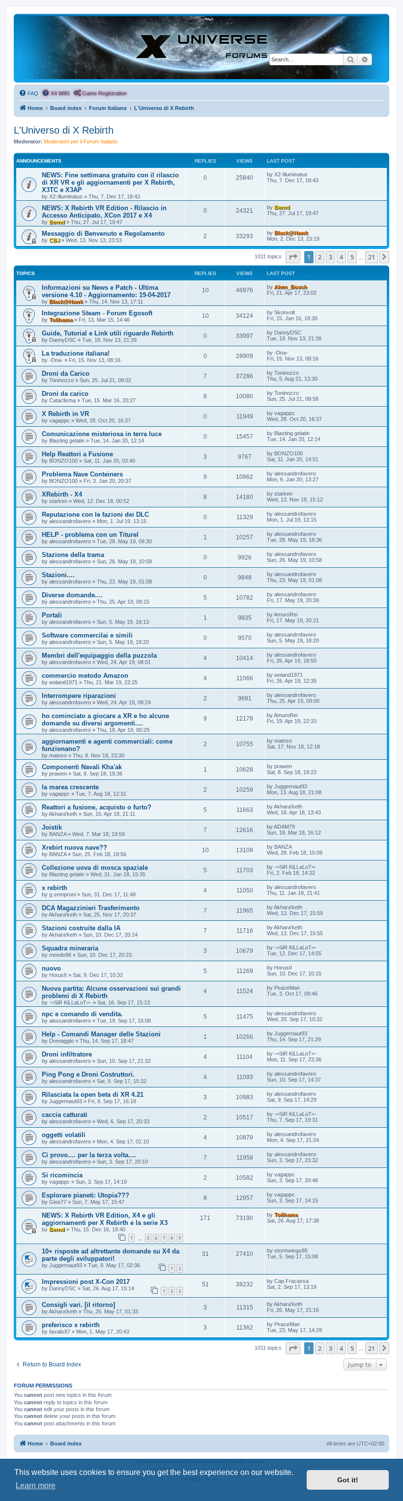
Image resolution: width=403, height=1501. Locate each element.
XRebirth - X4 (62, 494)
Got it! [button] (347, 1480)
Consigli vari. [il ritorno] (78, 1304)
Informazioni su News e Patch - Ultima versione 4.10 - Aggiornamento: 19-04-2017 (106, 291)
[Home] (201, 47)
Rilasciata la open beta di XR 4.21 (93, 1094)
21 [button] (371, 256)
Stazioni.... (58, 575)
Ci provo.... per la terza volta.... (89, 1155)
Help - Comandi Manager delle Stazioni (101, 1034)
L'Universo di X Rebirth (64, 130)
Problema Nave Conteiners (82, 474)
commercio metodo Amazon (85, 675)
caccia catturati (64, 1114)
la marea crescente (70, 787)
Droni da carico (65, 393)
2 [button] (319, 256)
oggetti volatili (64, 1135)
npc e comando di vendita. (82, 1014)
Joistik (52, 827)
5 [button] (352, 256)
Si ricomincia (62, 1175)
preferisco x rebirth (71, 1325)
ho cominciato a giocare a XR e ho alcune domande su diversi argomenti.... (105, 719)
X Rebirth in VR (65, 413)
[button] (293, 257)
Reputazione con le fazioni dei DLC (95, 514)
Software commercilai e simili (87, 635)
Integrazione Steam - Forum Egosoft (97, 313)
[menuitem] (28, 93)
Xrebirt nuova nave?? (74, 847)
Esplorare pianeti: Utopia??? (85, 1195)
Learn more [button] (36, 1485)
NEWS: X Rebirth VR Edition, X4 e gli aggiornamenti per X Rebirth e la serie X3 (105, 1219)
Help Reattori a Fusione (77, 454)
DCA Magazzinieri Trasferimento (91, 908)
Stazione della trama (73, 554)
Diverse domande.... (72, 595)
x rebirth (54, 887)
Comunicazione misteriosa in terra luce (102, 434)
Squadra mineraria (70, 948)
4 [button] (341, 256)
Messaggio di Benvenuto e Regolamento (103, 233)
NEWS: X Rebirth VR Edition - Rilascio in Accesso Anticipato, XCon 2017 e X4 (104, 211)
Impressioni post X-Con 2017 (86, 1281)
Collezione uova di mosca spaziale (95, 867)
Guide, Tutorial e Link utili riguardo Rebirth (107, 333)
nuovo (51, 968)
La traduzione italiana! (76, 353)
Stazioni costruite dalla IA (81, 928)
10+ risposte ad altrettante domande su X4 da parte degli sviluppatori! (110, 1255)
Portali (52, 615)
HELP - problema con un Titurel (90, 534)
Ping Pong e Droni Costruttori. (88, 1074)
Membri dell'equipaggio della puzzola (99, 655)
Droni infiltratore (67, 1054)
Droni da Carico (65, 373)
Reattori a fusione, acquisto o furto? (96, 807)
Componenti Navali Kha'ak (82, 767)
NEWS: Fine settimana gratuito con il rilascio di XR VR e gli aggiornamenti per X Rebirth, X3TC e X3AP (110, 182)
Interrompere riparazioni (79, 695)
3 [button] (330, 256)
